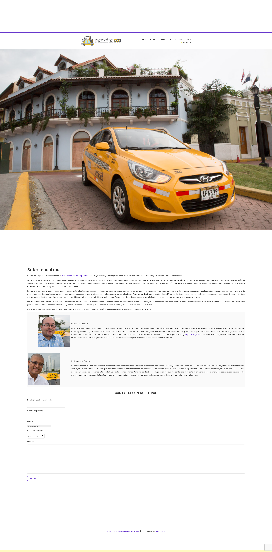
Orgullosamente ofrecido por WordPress (123, 531)
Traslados (165, 39)
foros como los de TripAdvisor (75, 276)
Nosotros (179, 39)
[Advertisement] (136, 16)
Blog (189, 39)
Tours (152, 39)
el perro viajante (192, 334)
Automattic (160, 531)
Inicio (144, 39)
